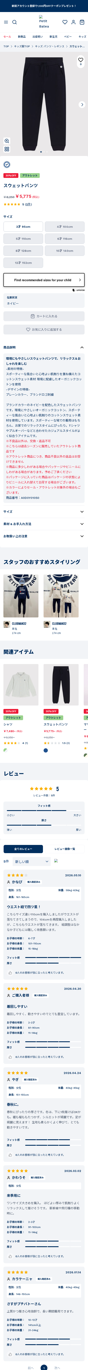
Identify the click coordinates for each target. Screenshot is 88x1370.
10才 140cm (64, 250)
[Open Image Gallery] (6, 149)
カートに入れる (47, 316)
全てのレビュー (23, 849)
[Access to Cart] (82, 22)
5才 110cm (23, 238)
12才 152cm (23, 262)
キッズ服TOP (22, 46)
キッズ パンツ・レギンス (49, 46)
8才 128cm (23, 250)
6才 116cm (64, 238)
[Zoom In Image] (6, 140)
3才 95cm (23, 226)
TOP (6, 46)
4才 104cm (65, 226)
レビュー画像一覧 (64, 849)
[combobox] (31, 861)
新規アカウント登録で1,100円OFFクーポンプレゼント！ (44, 6)
